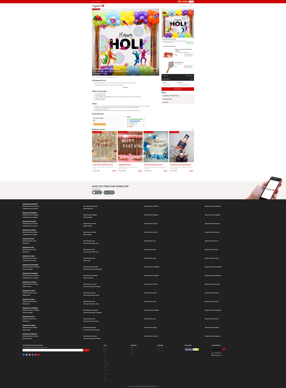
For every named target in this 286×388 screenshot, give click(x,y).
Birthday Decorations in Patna (30, 301)
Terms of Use (161, 351)
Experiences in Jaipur (29, 256)
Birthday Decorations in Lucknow (30, 284)
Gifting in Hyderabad (88, 277)
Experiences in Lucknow (29, 282)
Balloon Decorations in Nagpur (212, 327)
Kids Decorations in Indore (150, 292)
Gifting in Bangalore (88, 217)
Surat (105, 376)
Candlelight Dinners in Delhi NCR (30, 208)
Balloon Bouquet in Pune (89, 240)
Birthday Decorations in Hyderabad (31, 275)
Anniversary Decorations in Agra (91, 251)
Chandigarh (106, 374)
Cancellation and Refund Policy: (171, 95)
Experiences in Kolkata (29, 230)
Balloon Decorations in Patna (211, 301)
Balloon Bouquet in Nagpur (89, 327)
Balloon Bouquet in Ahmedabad (90, 266)
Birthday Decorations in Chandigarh (31, 310)
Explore (184, 5)
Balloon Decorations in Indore (212, 292)
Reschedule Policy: (167, 99)
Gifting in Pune (26, 243)
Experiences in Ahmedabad (30, 264)
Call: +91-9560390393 (96, 1)
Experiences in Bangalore (30, 212)
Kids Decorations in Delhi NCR (151, 206)
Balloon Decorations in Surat (211, 318)
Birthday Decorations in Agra (29, 249)
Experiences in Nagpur (29, 325)
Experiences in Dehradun (30, 334)
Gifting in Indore (26, 295)
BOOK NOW (178, 89)
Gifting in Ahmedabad (28, 269)
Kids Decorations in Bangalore (151, 214)
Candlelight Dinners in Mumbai (30, 226)
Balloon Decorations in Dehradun (212, 336)
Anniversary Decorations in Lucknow (91, 286)
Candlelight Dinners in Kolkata (30, 234)
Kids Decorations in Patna (150, 301)
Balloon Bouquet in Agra (89, 249)
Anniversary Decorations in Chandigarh (92, 312)
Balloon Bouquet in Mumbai (89, 223)
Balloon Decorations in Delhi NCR (213, 206)
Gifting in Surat (26, 321)
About (132, 347)
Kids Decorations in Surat (150, 318)
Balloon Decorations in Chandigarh (213, 310)
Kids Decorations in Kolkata (150, 232)
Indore (105, 369)
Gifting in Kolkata (87, 234)
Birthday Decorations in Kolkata (30, 232)
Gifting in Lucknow (27, 286)
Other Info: (165, 102)
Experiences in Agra (28, 247)
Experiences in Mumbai (29, 221)
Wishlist (190, 42)
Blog (191, 5)
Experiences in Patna (29, 299)
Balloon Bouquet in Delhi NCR (90, 206)
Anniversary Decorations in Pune (91, 243)
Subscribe (86, 350)
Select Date (165, 82)
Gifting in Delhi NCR (88, 208)
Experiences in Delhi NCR (30, 204)
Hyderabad (106, 365)
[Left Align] (94, 124)
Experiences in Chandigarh (30, 308)
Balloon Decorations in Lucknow (212, 284)
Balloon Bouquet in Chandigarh (90, 310)
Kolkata (105, 354)
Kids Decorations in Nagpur (150, 327)
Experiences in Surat (28, 316)
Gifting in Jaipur (87, 260)
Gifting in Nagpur (27, 329)
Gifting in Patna (26, 303)
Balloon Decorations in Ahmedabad (213, 266)
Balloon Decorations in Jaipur (212, 258)
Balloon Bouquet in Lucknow (90, 284)
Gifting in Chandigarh (28, 312)
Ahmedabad (106, 363)
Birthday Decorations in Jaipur (30, 258)
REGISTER (185, 1)
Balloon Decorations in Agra (211, 249)
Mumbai (105, 351)
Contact (132, 354)
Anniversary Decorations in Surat (91, 321)
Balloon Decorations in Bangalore (212, 214)
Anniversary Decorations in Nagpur (91, 329)
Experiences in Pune (28, 238)
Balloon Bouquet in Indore (89, 292)
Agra (105, 358)
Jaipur (105, 360)
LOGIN (179, 1)
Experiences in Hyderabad (30, 273)
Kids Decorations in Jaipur (150, 258)
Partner (132, 351)
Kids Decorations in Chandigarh (151, 310)
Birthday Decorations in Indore (30, 292)
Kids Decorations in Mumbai (150, 223)
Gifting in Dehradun (27, 338)
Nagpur (105, 378)
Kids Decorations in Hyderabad (151, 275)
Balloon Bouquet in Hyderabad (90, 275)
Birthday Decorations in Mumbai (30, 223)
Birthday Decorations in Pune (29, 240)
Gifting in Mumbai (87, 226)
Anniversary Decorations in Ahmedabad (92, 269)
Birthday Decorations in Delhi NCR (31, 206)
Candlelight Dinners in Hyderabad (30, 277)
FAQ (159, 349)
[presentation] (92, 149)
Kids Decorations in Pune (150, 240)
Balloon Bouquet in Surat (89, 318)
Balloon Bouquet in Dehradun (90, 336)
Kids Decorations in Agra (150, 249)
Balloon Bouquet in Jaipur (89, 258)
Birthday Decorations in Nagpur (30, 327)
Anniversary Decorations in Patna (91, 303)
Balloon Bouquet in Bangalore (90, 214)
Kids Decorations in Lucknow (151, 284)
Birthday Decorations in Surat (29, 318)
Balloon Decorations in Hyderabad (213, 275)
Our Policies (160, 347)
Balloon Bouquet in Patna (89, 301)
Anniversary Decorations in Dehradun (92, 338)
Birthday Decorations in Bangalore (31, 214)
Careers (132, 349)
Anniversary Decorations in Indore (91, 295)
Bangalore (106, 349)
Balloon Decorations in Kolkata (212, 232)
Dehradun (106, 380)
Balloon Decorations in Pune (211, 240)
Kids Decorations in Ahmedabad (151, 266)
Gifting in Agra (26, 251)
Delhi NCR (106, 347)
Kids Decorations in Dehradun (151, 336)
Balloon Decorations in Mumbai (212, 223)
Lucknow (106, 367)
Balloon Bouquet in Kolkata (89, 232)
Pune (105, 356)
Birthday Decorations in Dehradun (31, 336)
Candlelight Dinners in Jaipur (29, 260)
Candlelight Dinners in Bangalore (30, 217)
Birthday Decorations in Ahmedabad (31, 266)
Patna (105, 371)
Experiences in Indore (29, 290)
